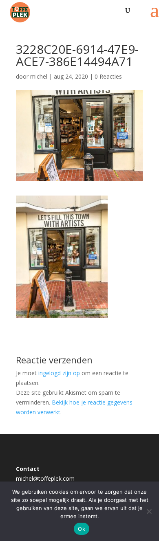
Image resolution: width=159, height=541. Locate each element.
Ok (81, 529)
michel (38, 76)
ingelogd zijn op (59, 373)
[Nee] (149, 511)
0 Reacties (108, 76)
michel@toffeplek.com (45, 478)
